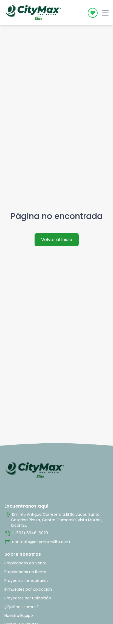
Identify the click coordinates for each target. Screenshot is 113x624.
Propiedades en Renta (25, 572)
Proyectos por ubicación (27, 598)
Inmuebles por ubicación (28, 589)
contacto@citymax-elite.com (37, 542)
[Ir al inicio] (34, 470)
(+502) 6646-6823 (26, 533)
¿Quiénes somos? (21, 607)
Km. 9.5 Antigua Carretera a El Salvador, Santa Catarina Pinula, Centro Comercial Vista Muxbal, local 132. (53, 520)
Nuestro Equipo (18, 615)
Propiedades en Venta (25, 563)
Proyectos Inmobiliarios (26, 580)
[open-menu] (105, 13)
